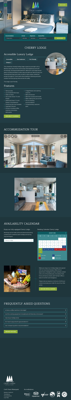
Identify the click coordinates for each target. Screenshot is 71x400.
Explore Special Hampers (48, 288)
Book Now (62, 4)
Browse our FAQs (11, 331)
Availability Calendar (12, 116)
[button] (17, 194)
